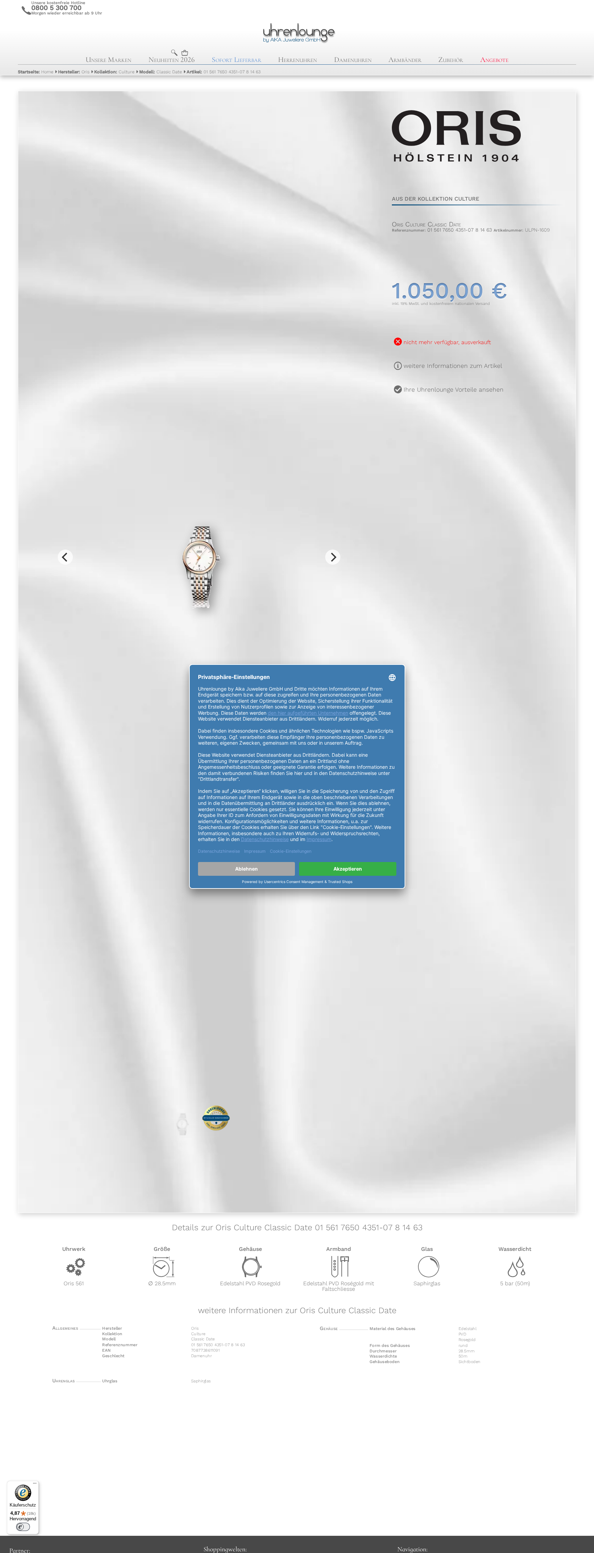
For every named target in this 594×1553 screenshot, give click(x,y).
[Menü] (35, 1485)
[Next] (332, 557)
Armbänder (404, 59)
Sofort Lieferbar (236, 59)
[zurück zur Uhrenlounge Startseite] (297, 32)
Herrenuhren (297, 59)
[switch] (23, 1527)
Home (35, 71)
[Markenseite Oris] (456, 178)
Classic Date (160, 71)
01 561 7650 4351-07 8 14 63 (224, 71)
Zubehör (450, 59)
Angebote (494, 59)
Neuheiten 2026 (171, 59)
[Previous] (65, 557)
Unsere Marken (108, 59)
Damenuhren (353, 59)
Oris (73, 71)
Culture (114, 71)
